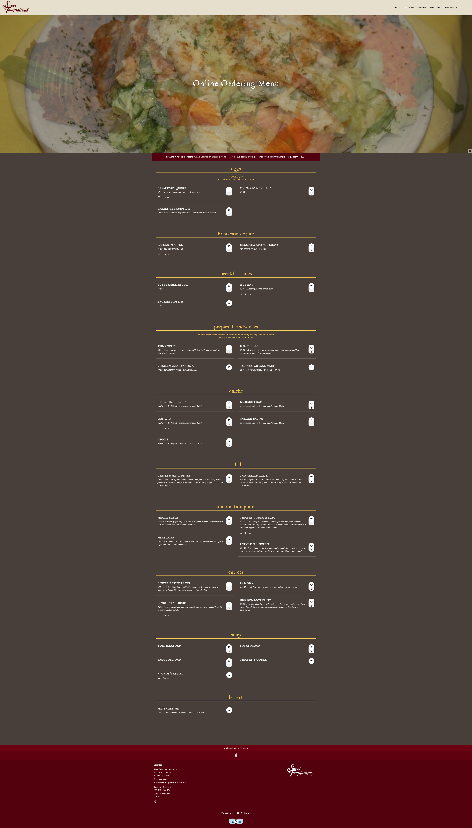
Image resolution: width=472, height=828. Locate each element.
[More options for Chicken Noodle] (311, 661)
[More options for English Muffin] (229, 303)
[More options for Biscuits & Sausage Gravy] (311, 246)
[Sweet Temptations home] (16, 8)
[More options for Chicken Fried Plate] (229, 585)
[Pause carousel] (470, 151)
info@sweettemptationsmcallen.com (170, 782)
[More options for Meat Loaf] (229, 539)
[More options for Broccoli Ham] (311, 403)
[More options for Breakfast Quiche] (229, 190)
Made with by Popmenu (125, 748)
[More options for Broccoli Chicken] (229, 403)
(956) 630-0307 (160, 779)
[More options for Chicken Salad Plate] (229, 477)
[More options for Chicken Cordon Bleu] (311, 519)
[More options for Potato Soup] (311, 647)
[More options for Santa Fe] (229, 420)
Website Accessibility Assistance (236, 813)
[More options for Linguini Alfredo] (229, 604)
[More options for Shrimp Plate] (229, 519)
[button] (450, 7)
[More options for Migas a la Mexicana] (311, 190)
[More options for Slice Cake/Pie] (229, 710)
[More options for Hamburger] (311, 348)
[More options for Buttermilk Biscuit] (229, 286)
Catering (409, 7)
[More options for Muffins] (311, 286)
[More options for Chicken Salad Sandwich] (229, 367)
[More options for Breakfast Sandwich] (229, 210)
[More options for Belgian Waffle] (229, 246)
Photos (421, 7)
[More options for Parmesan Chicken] (311, 546)
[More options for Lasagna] (311, 585)
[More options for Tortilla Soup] (229, 647)
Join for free (297, 156)
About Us (435, 7)
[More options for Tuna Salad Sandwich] (311, 367)
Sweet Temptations (301, 771)
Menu (397, 7)
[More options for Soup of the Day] (229, 675)
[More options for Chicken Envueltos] (311, 602)
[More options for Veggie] (229, 441)
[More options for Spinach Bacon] (311, 420)
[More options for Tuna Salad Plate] (311, 477)
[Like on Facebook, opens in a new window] (236, 756)
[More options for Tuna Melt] (229, 348)
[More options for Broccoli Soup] (229, 661)
